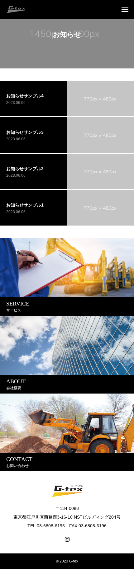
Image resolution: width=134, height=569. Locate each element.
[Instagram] (67, 539)
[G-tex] (16, 9)
